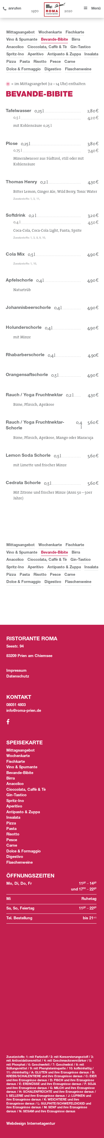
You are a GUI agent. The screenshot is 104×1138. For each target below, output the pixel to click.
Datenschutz (17, 677)
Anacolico (15, 47)
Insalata (91, 54)
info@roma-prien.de (23, 711)
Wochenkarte (50, 33)
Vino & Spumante (21, 40)
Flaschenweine (78, 69)
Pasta (25, 62)
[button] (91, 7)
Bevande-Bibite (54, 40)
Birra (76, 40)
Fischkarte (75, 33)
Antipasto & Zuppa (64, 54)
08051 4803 (16, 705)
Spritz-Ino (15, 54)
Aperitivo (36, 54)
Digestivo (52, 69)
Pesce (55, 62)
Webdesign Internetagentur (30, 1124)
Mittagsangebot (20, 33)
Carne (69, 62)
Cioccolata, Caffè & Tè (47, 47)
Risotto (40, 62)
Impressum (16, 671)
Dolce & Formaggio (23, 69)
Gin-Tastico (80, 47)
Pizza (11, 62)
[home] (53, 9)
